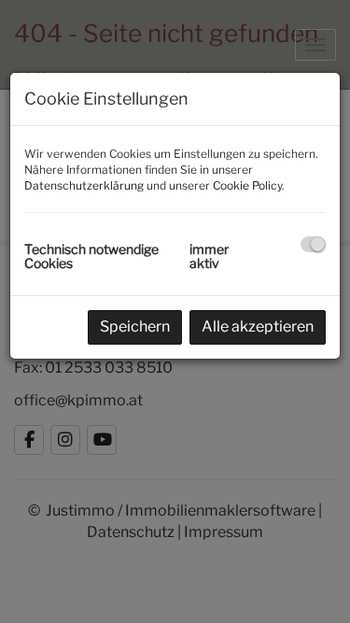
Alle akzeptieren (258, 326)
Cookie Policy (247, 185)
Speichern (135, 326)
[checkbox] (313, 244)
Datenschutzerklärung (84, 185)
